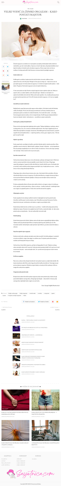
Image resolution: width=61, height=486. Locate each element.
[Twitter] (8, 66)
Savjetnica (24, 18)
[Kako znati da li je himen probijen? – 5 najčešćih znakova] (46, 399)
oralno (40, 293)
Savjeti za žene (48, 438)
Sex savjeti (30, 8)
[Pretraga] (58, 2)
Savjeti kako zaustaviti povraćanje (32, 349)
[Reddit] (3, 75)
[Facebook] (3, 66)
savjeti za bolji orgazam (14, 295)
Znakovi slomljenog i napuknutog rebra (33, 364)
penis (53, 293)
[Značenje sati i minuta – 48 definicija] (16, 336)
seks (25, 295)
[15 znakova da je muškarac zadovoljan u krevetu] (46, 430)
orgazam (47, 293)
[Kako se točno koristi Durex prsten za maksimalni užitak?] (15, 399)
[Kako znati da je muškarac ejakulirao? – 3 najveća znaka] (15, 430)
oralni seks (33, 293)
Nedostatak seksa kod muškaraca (5, 92)
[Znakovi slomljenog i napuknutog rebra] (16, 365)
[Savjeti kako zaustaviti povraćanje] (16, 351)
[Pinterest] (3, 71)
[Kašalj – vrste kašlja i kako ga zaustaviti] (16, 321)
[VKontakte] (8, 75)
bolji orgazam (23, 293)
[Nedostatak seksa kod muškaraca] (6, 87)
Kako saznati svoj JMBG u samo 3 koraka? (33, 372)
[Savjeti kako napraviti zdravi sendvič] (16, 343)
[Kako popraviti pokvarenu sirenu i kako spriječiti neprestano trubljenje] (16, 358)
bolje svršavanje (13, 293)
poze (4, 295)
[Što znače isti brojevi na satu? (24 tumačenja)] (16, 328)
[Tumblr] (8, 71)
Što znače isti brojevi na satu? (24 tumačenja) (34, 327)
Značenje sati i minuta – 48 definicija (32, 335)
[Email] (57, 302)
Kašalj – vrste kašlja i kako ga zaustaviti (33, 320)
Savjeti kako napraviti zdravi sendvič (32, 342)
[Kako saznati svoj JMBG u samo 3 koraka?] (16, 373)
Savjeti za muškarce (38, 438)
